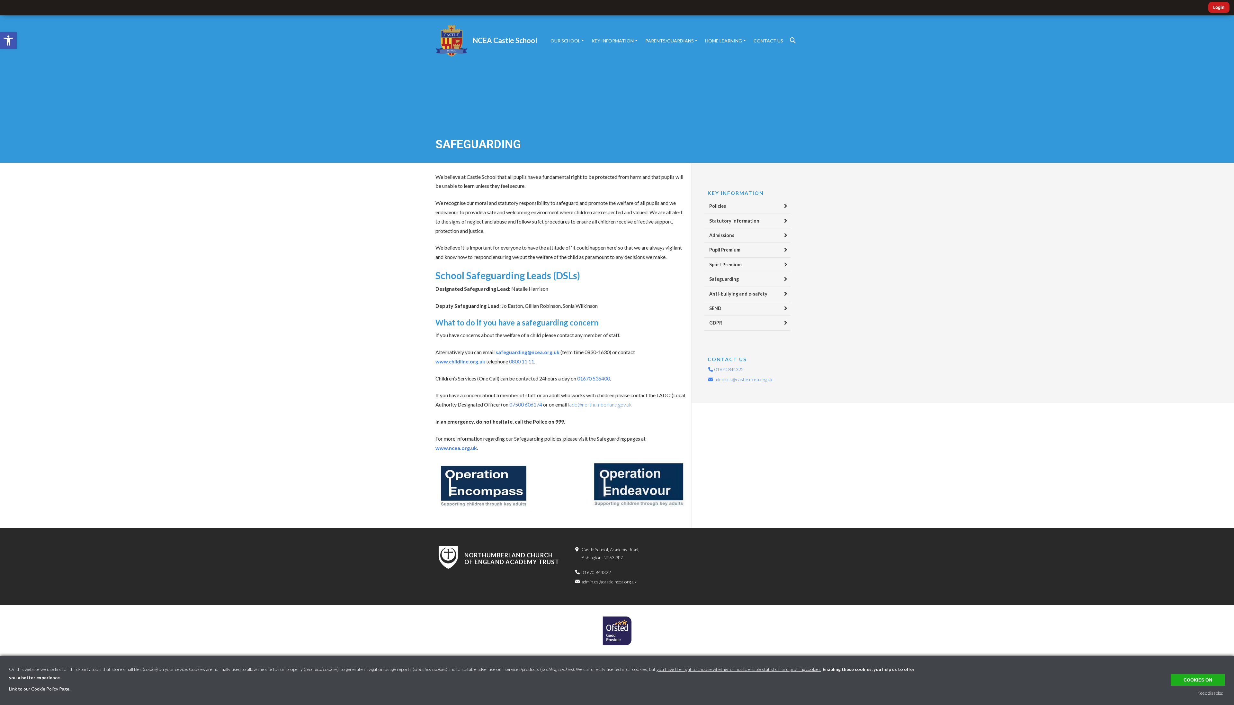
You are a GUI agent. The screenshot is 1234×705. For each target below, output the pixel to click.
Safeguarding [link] (724, 279)
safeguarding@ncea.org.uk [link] (527, 352)
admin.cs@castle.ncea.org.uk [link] (743, 379)
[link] (8, 40)
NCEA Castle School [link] (504, 40)
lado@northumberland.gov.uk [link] (600, 404)
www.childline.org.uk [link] (460, 361)
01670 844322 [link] (728, 369)
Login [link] (1219, 7)
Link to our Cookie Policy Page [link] (39, 688)
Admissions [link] (721, 235)
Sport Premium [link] (725, 264)
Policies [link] (717, 206)
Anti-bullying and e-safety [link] (738, 294)
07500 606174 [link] (525, 404)
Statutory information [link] (734, 221)
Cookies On (1198, 679)
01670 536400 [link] (593, 378)
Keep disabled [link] (1210, 693)
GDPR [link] (715, 322)
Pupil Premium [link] (724, 249)
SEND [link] (715, 308)
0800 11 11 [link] (521, 361)
